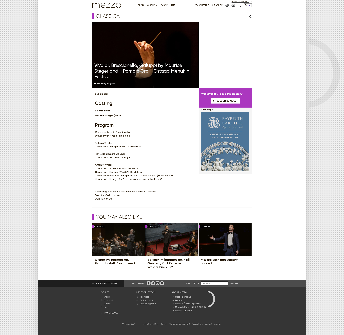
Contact (208, 324)
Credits (217, 324)
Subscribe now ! (227, 100)
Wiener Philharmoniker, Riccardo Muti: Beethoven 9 (115, 261)
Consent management (179, 324)
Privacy (164, 324)
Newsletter (192, 283)
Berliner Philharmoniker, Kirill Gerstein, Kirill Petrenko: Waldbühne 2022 (168, 263)
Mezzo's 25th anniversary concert (219, 261)
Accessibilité (197, 324)
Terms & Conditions (150, 324)
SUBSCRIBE (234, 284)
